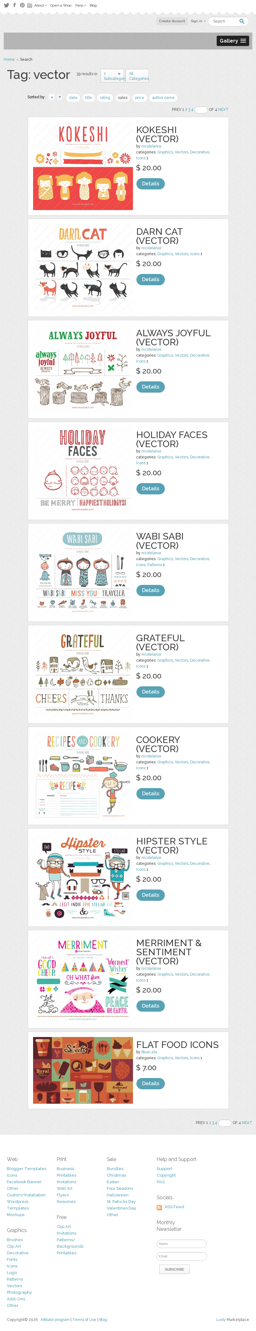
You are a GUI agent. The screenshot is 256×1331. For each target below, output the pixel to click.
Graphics (165, 152)
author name (163, 97)
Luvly (221, 1320)
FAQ (161, 1181)
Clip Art (14, 1246)
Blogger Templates (26, 1168)
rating (105, 97)
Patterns (154, 565)
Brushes (15, 1239)
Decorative (199, 152)
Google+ (30, 5)
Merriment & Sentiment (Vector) (169, 952)
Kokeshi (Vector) (157, 134)
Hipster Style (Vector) (172, 846)
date (73, 97)
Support (164, 1168)
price (139, 97)
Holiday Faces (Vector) (172, 439)
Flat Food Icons (177, 1044)
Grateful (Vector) (160, 642)
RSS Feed (174, 1207)
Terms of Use (84, 1320)
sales (122, 97)
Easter (113, 1181)
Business (65, 1168)
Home (9, 59)
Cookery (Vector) (158, 744)
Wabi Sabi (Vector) (160, 541)
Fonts (12, 1259)
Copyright (166, 1175)
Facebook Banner (24, 1181)
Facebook (14, 5)
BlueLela (149, 1052)
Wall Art (64, 1188)
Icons (140, 158)
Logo (12, 1272)
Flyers (63, 1195)
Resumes (66, 1201)
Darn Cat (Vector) (159, 236)
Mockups (15, 1214)
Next (223, 109)
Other (12, 1188)
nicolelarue (151, 146)
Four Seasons (120, 1188)
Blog (103, 1320)
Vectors (181, 152)
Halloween (118, 1195)
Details (150, 184)
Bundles (115, 1168)
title (88, 97)
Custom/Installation (26, 1195)
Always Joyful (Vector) (173, 338)
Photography (19, 1292)
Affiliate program (55, 1320)
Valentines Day (121, 1208)
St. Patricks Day (121, 1201)
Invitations (66, 1181)
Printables (66, 1175)
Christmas (116, 1175)
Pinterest (22, 5)
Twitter (6, 5)
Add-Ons (16, 1299)
